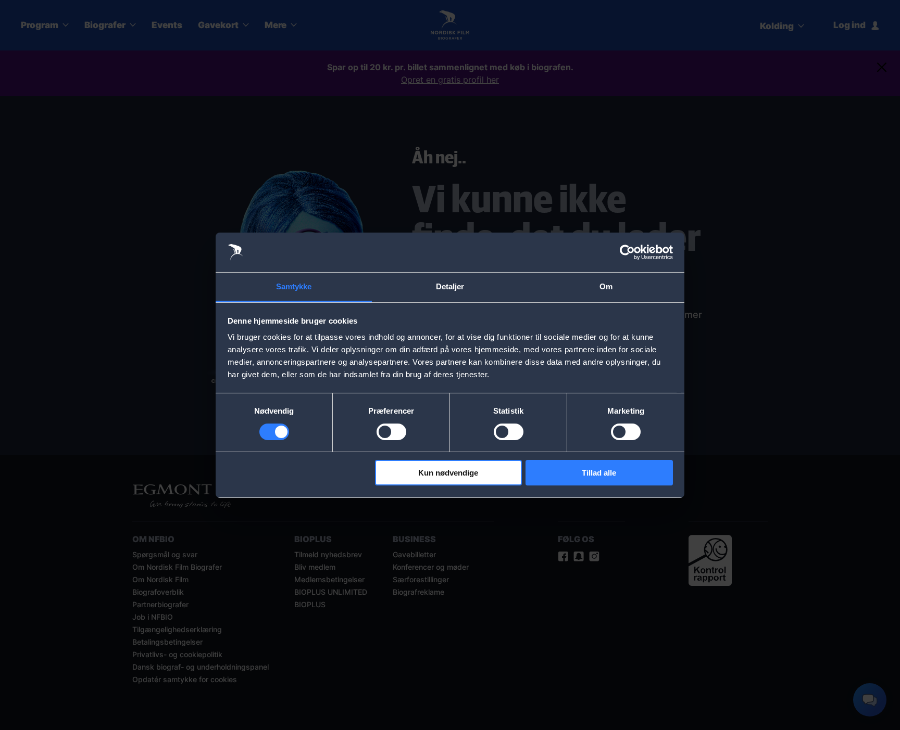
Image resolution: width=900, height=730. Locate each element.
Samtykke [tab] (294, 286)
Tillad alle (599, 472)
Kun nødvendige (448, 472)
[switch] (391, 432)
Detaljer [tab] (450, 286)
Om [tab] (605, 286)
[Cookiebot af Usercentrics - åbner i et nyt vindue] (627, 252)
